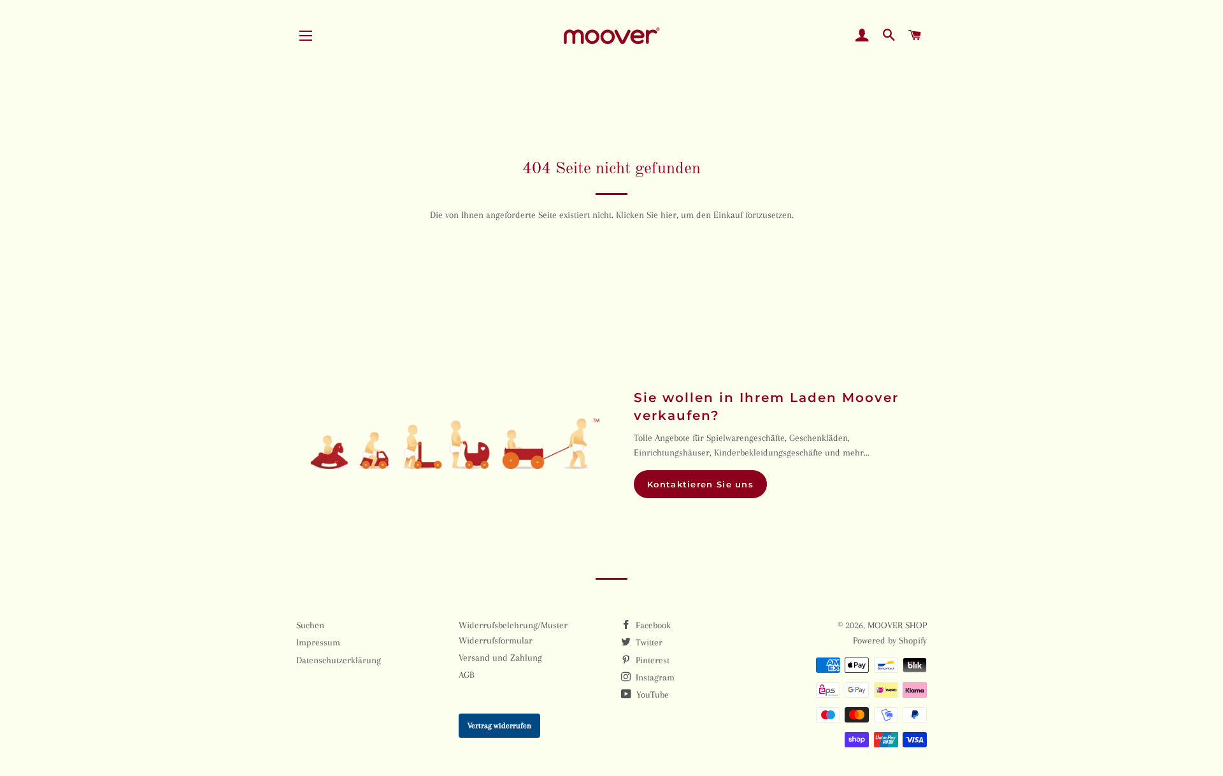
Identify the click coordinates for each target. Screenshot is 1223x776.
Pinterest (651, 660)
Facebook (652, 625)
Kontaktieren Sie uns (700, 484)
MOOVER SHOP (897, 625)
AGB (467, 675)
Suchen (310, 625)
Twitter (647, 642)
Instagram (654, 677)
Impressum (318, 642)
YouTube (651, 694)
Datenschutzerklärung (338, 660)
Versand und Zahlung (500, 657)
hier (668, 215)
